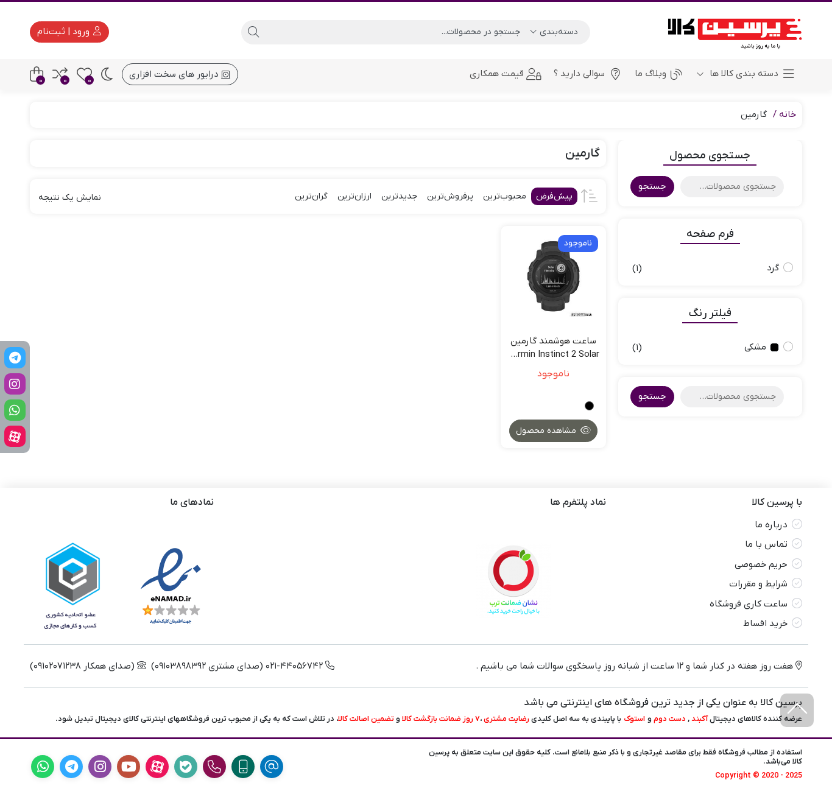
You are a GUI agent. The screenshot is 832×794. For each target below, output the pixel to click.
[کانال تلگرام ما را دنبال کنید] (15, 357)
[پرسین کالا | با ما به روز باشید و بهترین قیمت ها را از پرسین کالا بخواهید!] (730, 32)
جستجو (652, 186)
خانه (787, 114)
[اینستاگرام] (15, 384)
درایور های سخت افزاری (175, 74)
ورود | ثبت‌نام (64, 32)
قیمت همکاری (497, 74)
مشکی (755, 347)
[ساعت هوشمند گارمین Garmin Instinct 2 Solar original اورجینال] (553, 278)
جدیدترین (399, 196)
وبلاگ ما (650, 74)
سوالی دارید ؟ (579, 74)
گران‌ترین (311, 196)
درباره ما (771, 525)
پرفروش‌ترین (450, 196)
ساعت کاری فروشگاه (749, 604)
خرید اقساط (765, 623)
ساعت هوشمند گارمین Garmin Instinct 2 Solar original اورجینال (553, 348)
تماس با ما (766, 544)
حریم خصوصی (761, 564)
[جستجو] (253, 32)
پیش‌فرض (554, 196)
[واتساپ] (15, 410)
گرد (773, 268)
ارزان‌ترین (354, 196)
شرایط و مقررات (758, 584)
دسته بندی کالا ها (742, 74)
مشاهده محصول (547, 431)
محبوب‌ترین (504, 196)
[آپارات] (15, 436)
